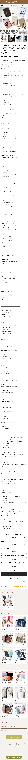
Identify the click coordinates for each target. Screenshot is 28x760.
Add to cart (14, 574)
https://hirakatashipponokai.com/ (9, 386)
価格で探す (3, 730)
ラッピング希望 (5, 548)
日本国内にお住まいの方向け (14, 578)
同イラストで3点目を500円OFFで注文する (12, 563)
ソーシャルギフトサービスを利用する (11, 534)
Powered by (12, 746)
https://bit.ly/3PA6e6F (7, 401)
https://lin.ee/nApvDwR (7, 155)
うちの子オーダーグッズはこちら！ (9, 726)
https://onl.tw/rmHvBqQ (7, 392)
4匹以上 (3, 541)
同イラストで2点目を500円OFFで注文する (12, 555)
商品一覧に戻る (14, 737)
